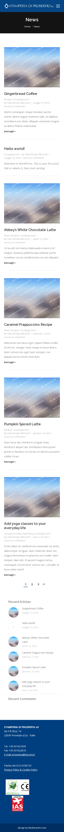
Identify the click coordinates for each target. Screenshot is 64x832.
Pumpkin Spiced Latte (22, 424)
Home (27, 26)
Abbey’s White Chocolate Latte (30, 230)
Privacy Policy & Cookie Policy (20, 769)
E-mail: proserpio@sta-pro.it (19, 754)
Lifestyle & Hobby (13, 533)
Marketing (28, 533)
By (17, 102)
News (7, 235)
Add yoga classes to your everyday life (25, 526)
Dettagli (9, 131)
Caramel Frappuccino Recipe (28, 324)
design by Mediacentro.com (32, 827)
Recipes (8, 99)
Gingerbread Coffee (20, 94)
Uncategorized (21, 99)
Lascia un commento (14, 106)
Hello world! (14, 149)
